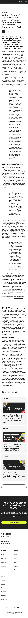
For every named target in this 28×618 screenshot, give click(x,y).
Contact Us (4, 599)
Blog (15, 558)
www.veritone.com (18, 298)
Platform (3, 562)
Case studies (17, 570)
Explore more (14, 487)
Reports (16, 566)
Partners (3, 595)
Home (2, 554)
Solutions (3, 558)
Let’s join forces (14, 522)
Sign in (22, 2)
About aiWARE (5, 543)
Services (3, 566)
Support (16, 554)
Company (3, 580)
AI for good (4, 570)
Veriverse (22, 226)
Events (15, 562)
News (2, 587)
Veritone (4, 51)
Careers (3, 584)
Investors (3, 591)
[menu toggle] (26, 1)
